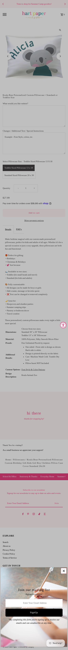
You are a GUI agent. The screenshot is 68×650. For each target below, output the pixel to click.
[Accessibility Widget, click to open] (63, 325)
